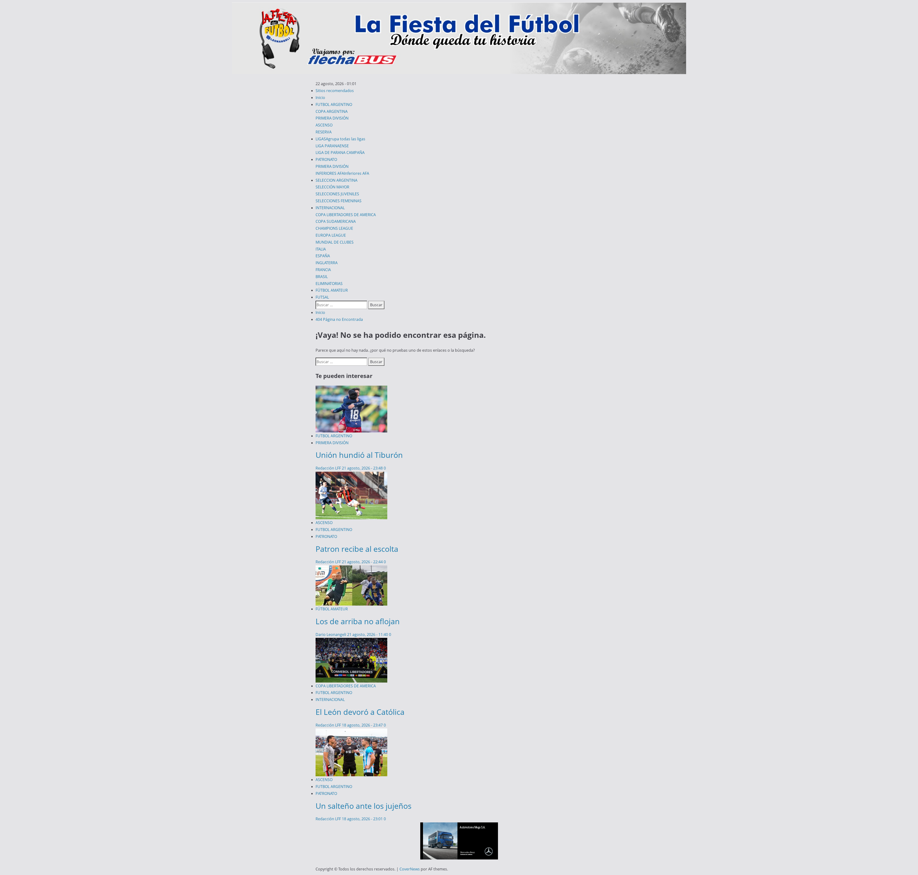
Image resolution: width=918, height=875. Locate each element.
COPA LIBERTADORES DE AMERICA (346, 214)
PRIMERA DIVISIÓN (332, 118)
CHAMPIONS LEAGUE (334, 228)
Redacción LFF (329, 468)
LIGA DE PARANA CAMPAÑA (340, 152)
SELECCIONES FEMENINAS (338, 200)
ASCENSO (324, 125)
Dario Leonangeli (331, 634)
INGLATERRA (327, 262)
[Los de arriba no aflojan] (351, 568)
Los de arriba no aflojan (358, 621)
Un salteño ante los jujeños (363, 806)
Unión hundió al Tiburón (359, 455)
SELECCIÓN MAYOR (332, 187)
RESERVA (324, 132)
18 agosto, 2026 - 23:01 (363, 818)
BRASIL (322, 276)
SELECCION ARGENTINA (336, 180)
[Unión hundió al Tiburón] (351, 389)
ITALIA (321, 249)
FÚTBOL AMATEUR (332, 290)
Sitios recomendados (335, 90)
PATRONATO (326, 159)
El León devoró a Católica (360, 712)
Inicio (320, 97)
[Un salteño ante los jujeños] (351, 731)
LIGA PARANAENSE (332, 145)
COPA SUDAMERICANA (336, 221)
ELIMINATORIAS (329, 283)
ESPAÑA (323, 255)
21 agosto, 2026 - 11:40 (368, 634)
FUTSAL (322, 297)
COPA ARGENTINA (332, 111)
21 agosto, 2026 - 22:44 (363, 561)
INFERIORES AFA (342, 173)
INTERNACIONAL (330, 207)
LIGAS (340, 139)
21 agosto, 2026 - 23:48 (363, 468)
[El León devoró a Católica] (351, 641)
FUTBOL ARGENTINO (334, 104)
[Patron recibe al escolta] (351, 475)
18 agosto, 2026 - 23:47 (363, 725)
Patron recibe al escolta (357, 549)
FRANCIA (323, 269)
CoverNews (409, 869)
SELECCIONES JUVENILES (337, 194)
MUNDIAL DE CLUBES (335, 242)
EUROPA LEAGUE (331, 235)
